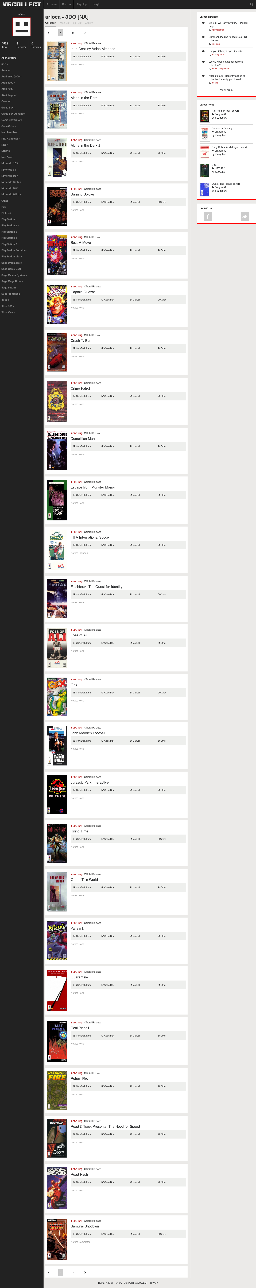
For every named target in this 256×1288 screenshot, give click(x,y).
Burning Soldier (82, 194)
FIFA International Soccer (90, 537)
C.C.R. (215, 165)
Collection (50, 22)
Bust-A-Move (81, 242)
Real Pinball (80, 1027)
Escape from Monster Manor (93, 487)
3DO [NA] (77, 43)
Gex (74, 684)
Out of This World (84, 879)
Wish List (64, 22)
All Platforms (9, 57)
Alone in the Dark (84, 97)
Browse (51, 4)
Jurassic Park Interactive (90, 782)
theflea (215, 82)
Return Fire (79, 1078)
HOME (101, 1282)
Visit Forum (226, 90)
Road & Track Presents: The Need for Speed (105, 1126)
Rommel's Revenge (222, 128)
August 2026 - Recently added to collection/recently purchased (227, 77)
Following (36, 44)
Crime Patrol (80, 388)
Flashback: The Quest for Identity (96, 586)
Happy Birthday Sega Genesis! (226, 51)
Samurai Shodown (85, 1226)
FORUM (118, 1282)
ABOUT (109, 1282)
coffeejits (220, 172)
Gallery (89, 22)
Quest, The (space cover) (226, 183)
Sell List (77, 22)
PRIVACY (153, 1282)
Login (96, 4)
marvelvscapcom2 (220, 68)
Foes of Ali (79, 634)
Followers (21, 44)
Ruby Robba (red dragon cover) (229, 147)
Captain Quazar (83, 291)
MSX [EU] (219, 168)
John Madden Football (88, 732)
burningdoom (218, 54)
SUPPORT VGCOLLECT (135, 1282)
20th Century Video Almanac (93, 48)
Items (5, 44)
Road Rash (79, 1174)
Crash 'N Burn (81, 340)
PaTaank (77, 928)
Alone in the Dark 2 (85, 145)
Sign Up (81, 4)
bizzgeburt (221, 117)
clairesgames (218, 29)
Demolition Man (83, 438)
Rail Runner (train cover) (225, 110)
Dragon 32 (220, 114)
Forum (66, 4)
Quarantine (79, 976)
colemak (216, 43)
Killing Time (79, 830)
